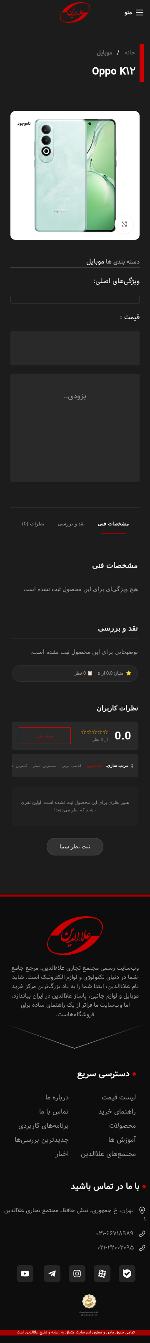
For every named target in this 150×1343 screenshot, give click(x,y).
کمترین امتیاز (16, 766)
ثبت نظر (45, 736)
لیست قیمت (119, 1097)
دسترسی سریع (103, 1074)
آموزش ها (122, 1140)
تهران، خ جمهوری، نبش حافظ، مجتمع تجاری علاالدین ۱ (75, 1215)
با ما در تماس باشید (105, 1186)
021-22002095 (116, 1248)
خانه (129, 53)
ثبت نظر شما (75, 846)
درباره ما (57, 1097)
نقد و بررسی (71, 524)
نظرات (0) (33, 524)
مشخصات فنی (113, 524)
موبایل (104, 53)
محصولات (122, 1125)
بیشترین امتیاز (44, 766)
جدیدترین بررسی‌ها (42, 1140)
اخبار (62, 1154)
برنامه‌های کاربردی (43, 1125)
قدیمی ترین (71, 766)
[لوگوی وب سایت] (75, 12)
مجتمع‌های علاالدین (108, 1154)
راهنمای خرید (117, 1111)
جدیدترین (94, 766)
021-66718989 (115, 1234)
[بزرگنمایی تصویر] (124, 224)
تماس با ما (54, 1111)
